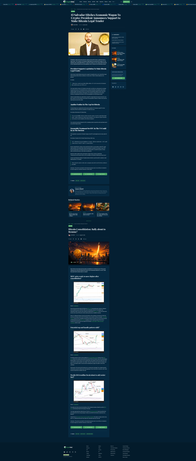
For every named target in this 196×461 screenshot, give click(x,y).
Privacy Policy (113, 449)
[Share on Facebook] (76, 29)
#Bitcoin (77, 180)
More (113, 1)
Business (87, 457)
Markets (106, 1)
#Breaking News (90, 433)
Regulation (101, 1)
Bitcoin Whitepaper (126, 449)
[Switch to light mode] (131, 2)
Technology (88, 455)
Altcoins (89, 1)
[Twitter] (123, 87)
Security (100, 449)
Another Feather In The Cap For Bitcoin (117, 40)
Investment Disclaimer (126, 451)
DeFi (87, 449)
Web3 (97, 1)
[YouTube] (113, 87)
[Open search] (121, 2)
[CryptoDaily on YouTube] (84, 29)
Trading (87, 453)
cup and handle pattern (93, 357)
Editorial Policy (113, 453)
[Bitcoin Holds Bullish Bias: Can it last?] (114, 65)
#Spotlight (82, 180)
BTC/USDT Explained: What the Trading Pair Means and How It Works (102, 214)
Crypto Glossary (125, 453)
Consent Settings (125, 446)
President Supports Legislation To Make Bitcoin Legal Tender (118, 37)
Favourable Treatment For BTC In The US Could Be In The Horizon (118, 42)
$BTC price (89, 308)
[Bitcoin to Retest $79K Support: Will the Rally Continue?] (74, 207)
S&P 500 (93, 1)
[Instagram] (118, 87)
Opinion (100, 446)
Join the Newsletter (118, 78)
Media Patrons (113, 451)
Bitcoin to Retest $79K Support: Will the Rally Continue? (73, 214)
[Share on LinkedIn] (81, 29)
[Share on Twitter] (78, 29)
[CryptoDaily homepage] (69, 1)
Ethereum (85, 1)
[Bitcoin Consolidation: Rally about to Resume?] (88, 207)
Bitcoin (81, 1)
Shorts (110, 1)
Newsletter (126, 1)
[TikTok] (115, 87)
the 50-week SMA (93, 411)
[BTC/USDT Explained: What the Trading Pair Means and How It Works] (102, 207)
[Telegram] (121, 87)
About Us (112, 446)
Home (72, 9)
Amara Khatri (79, 189)
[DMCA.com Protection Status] (66, 454)
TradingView (75, 305)
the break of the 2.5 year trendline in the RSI (85, 416)
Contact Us (112, 455)
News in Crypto (125, 457)
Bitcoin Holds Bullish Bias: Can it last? (121, 65)
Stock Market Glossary (126, 455)
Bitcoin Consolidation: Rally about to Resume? (88, 214)
